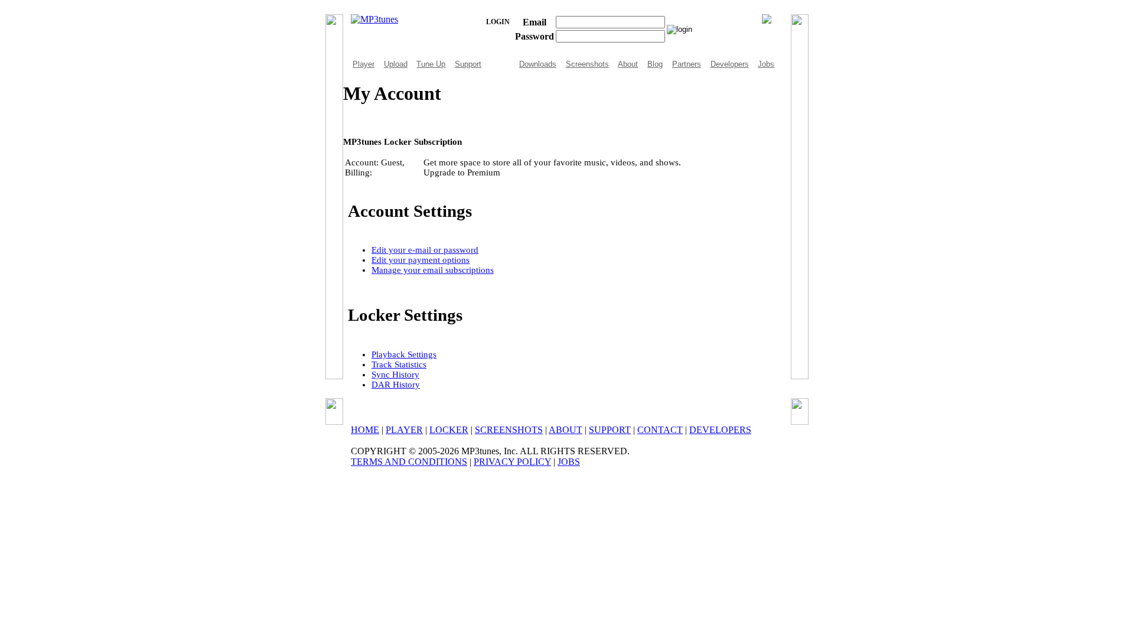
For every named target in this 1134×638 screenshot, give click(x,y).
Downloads (537, 64)
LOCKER (448, 430)
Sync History (395, 374)
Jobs (766, 64)
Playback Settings (404, 354)
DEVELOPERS (720, 430)
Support (468, 64)
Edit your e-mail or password (425, 250)
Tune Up (430, 64)
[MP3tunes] (374, 19)
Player (363, 64)
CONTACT (660, 430)
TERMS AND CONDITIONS (409, 462)
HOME (365, 430)
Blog (655, 64)
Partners (686, 64)
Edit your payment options (421, 260)
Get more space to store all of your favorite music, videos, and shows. (552, 167)
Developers (730, 64)
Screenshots (587, 64)
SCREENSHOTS (509, 430)
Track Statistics (399, 364)
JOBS (569, 462)
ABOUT (565, 430)
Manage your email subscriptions (433, 270)
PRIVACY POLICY (512, 462)
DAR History (396, 384)
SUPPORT (610, 430)
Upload (396, 64)
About (628, 64)
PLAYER (404, 430)
